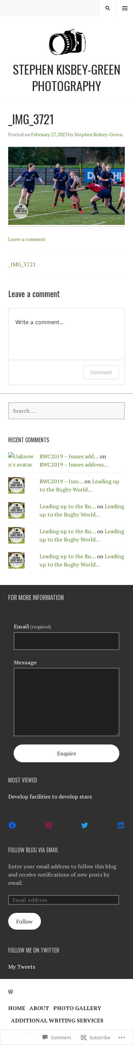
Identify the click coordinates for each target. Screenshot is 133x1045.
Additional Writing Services (57, 1020)
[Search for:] (66, 411)
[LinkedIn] (121, 825)
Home (16, 1008)
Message (25, 662)
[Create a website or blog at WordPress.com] (10, 991)
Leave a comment (26, 239)
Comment (101, 372)
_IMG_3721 (22, 264)
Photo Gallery (77, 1008)
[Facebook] (12, 825)
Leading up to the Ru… (67, 506)
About (39, 1008)
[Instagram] (48, 825)
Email (32, 626)
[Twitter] (84, 825)
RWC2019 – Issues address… (74, 464)
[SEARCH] (108, 8)
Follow (24, 921)
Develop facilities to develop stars (50, 796)
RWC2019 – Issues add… (69, 456)
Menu (124, 8)
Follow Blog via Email (33, 850)
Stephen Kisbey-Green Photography (66, 77)
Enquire (66, 753)
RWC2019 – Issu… (61, 481)
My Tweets (21, 966)
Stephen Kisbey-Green (98, 134)
